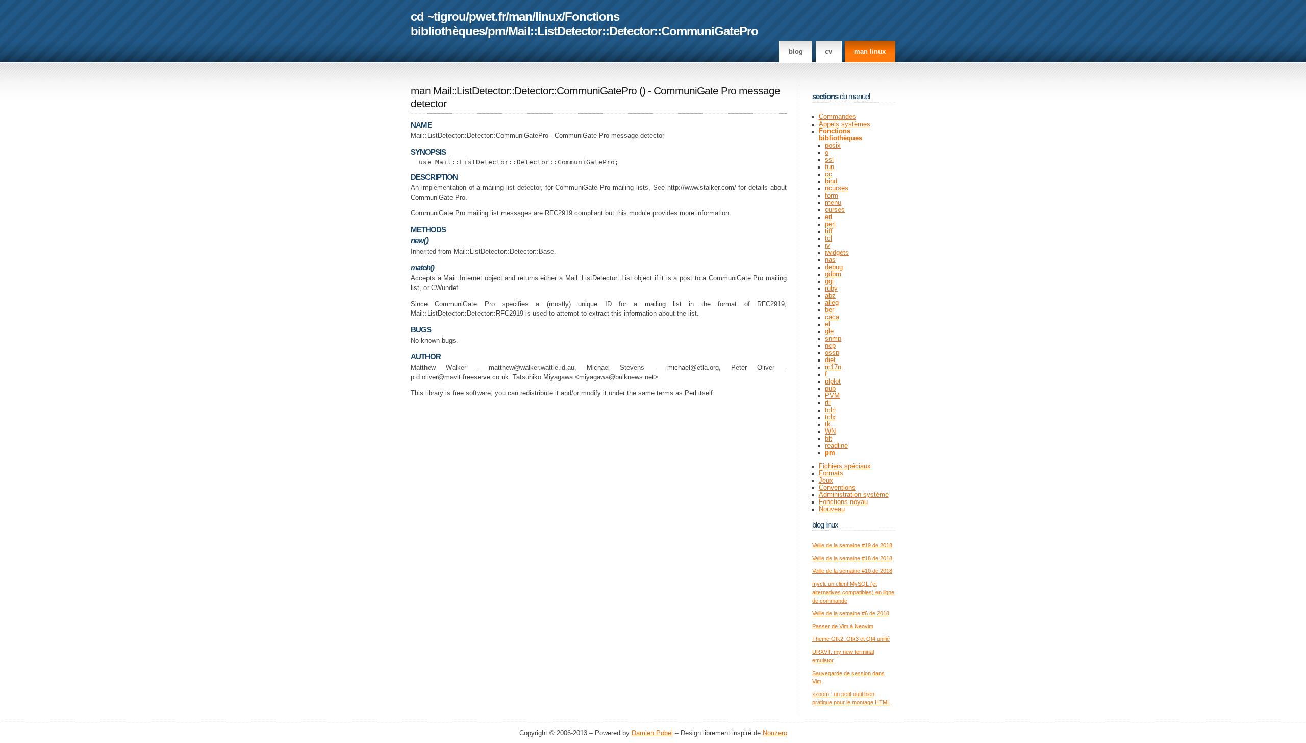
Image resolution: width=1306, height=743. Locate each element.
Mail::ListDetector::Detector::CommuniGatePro (633, 31)
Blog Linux (825, 524)
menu (833, 202)
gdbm (833, 274)
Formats (831, 473)
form (831, 195)
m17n (833, 367)
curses (835, 209)
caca (832, 317)
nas (830, 259)
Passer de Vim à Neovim (842, 626)
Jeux (826, 480)
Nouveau (832, 509)
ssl (829, 159)
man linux (870, 51)
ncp (830, 345)
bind (831, 181)
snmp (833, 338)
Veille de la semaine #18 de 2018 (852, 558)
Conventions (837, 487)
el (827, 324)
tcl (828, 238)
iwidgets (837, 252)
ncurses (836, 188)
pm (496, 31)
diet (830, 360)
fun (829, 167)
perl (830, 224)
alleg (832, 302)
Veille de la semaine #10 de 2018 (852, 571)
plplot (833, 381)
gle (829, 331)
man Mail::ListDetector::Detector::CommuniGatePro (524, 91)
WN (830, 431)
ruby (831, 288)
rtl (828, 402)
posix (833, 145)
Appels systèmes (844, 124)
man (520, 16)
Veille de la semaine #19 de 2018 (852, 545)
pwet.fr (487, 16)
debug (834, 267)
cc (828, 174)
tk (828, 424)
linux (548, 16)
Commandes (837, 117)
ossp (832, 352)
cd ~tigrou (438, 16)
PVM (832, 395)
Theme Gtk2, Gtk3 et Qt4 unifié (851, 639)
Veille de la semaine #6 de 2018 (850, 613)
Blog (796, 51)
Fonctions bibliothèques (840, 135)
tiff (829, 231)
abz (830, 295)
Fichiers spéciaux (845, 466)
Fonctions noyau (843, 502)
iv (827, 245)
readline (836, 445)
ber (829, 310)
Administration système (854, 494)
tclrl (830, 410)
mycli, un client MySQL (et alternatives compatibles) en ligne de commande (853, 592)
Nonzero (775, 733)
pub (830, 388)
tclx (830, 417)
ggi (829, 281)
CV (828, 51)
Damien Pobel (652, 733)
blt (828, 438)
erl (828, 217)
